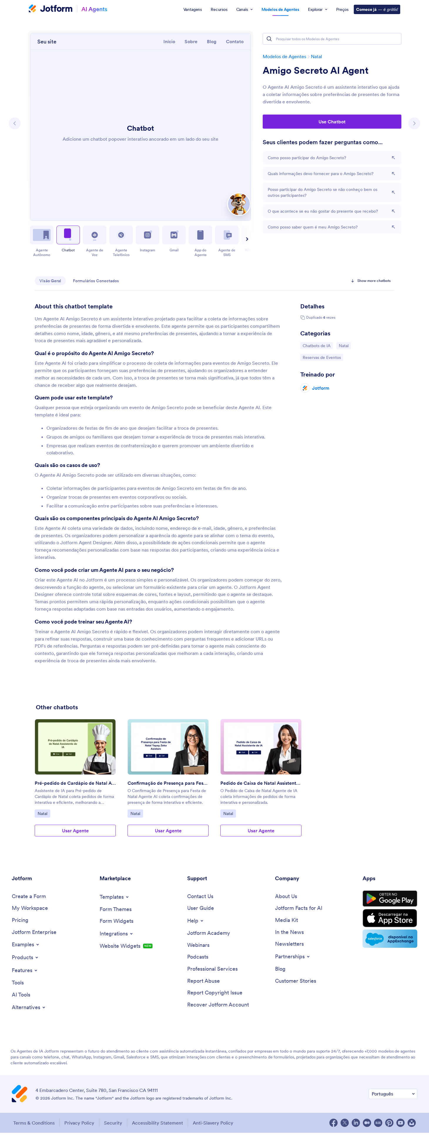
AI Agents (94, 9)
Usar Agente (75, 830)
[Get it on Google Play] (390, 898)
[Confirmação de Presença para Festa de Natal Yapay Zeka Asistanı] (168, 746)
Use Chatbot (332, 122)
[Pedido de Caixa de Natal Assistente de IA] (261, 746)
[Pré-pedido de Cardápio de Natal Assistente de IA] (75, 746)
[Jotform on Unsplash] (412, 1123)
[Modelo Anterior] (15, 123)
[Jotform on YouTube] (400, 1123)
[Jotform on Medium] (367, 1123)
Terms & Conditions (34, 1123)
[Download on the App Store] (390, 918)
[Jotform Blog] (378, 1123)
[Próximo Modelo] (414, 123)
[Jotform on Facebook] (333, 1123)
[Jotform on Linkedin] (356, 1123)
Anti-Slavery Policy (213, 1123)
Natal (316, 56)
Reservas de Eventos (321, 357)
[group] (75, 782)
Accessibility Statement (157, 1123)
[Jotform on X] (345, 1123)
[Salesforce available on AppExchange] (390, 939)
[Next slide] (246, 239)
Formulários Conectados (96, 280)
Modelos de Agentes (284, 56)
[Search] (269, 39)
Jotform (320, 388)
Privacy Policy (79, 1123)
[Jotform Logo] (50, 9)
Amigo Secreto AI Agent (315, 70)
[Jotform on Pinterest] (389, 1123)
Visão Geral (50, 280)
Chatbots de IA (317, 345)
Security (113, 1123)
